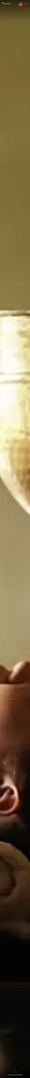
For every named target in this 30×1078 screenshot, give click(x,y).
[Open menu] (26, 3)
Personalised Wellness (15, 1075)
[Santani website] (6, 3)
